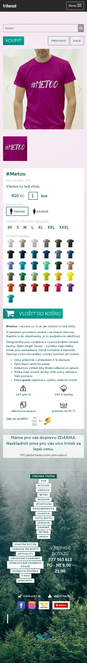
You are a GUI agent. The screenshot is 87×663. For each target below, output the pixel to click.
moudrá (44, 499)
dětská (43, 532)
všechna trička (43, 476)
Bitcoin (43, 485)
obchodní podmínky (25, 558)
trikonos (44, 619)
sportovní (43, 504)
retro (43, 494)
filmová (43, 513)
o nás (25, 575)
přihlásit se (32, 596)
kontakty (25, 580)
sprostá (44, 522)
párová (43, 490)
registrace (62, 596)
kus (44, 196)
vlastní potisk (25, 544)
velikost (42, 221)
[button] (8, 89)
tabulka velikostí (25, 549)
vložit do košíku (40, 313)
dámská (43, 527)
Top (43, 481)
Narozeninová (43, 508)
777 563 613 (60, 559)
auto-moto (43, 518)
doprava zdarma (25, 571)
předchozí (58, 40)
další (77, 40)
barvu (24, 236)
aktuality (25, 553)
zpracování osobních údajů (25, 565)
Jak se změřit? (17, 419)
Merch (43, 536)
